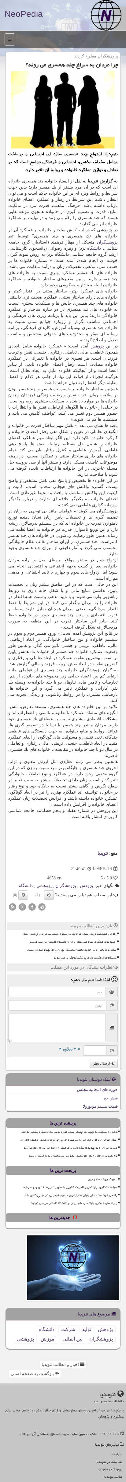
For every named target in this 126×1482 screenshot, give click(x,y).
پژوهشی (44, 885)
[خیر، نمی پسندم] (23, 895)
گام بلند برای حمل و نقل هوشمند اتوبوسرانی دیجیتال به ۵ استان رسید (73, 1156)
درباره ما (116, 1454)
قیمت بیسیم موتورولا (100, 1106)
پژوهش (97, 346)
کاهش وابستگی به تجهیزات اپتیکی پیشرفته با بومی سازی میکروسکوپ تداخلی (69, 1132)
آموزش (48, 1338)
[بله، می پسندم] (49, 895)
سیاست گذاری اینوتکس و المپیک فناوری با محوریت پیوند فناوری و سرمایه (70, 1187)
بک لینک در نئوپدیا (109, 1461)
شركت (68, 1329)
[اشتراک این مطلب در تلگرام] (42, 906)
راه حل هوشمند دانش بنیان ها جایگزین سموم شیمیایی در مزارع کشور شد (70, 934)
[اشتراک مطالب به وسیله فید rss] (12, 906)
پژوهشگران (107, 242)
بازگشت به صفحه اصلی (33, 1373)
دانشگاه (94, 248)
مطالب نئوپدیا (113, 1476)
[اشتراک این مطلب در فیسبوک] (32, 906)
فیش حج (111, 1098)
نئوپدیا (103, 853)
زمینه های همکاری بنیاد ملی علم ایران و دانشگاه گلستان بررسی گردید (73, 942)
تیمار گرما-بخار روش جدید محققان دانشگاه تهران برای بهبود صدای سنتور (72, 950)
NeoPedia (24, 14)
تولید (86, 1329)
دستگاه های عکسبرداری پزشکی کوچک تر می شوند (85, 958)
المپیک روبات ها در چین (102, 1179)
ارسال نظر (102, 1063)
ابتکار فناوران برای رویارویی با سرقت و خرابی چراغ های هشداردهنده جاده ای (68, 1140)
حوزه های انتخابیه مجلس (97, 1089)
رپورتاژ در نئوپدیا (110, 1469)
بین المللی (72, 1338)
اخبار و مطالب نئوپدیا (61, 1364)
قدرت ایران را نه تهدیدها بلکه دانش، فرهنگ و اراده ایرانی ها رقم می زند (70, 1148)
